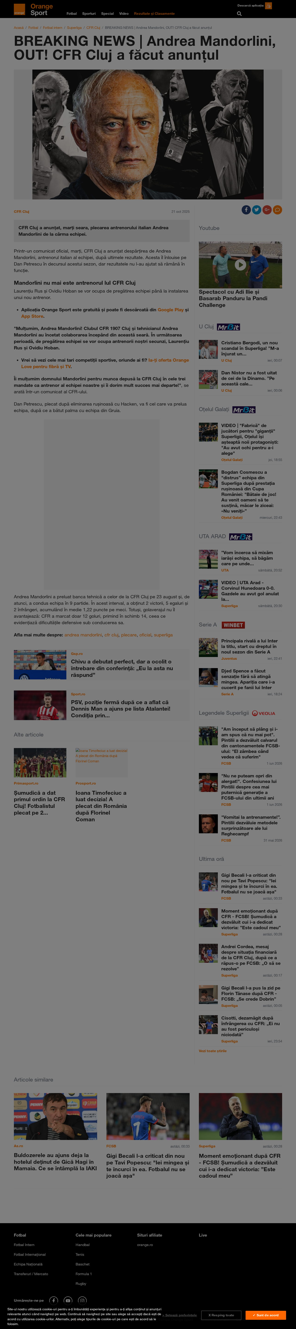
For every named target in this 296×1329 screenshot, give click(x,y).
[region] (148, 1315)
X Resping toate (221, 1315)
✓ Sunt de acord (266, 1315)
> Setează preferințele (179, 1315)
